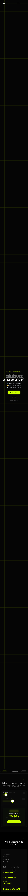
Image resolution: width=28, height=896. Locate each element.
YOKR (4, 3)
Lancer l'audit (14, 392)
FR (18, 3)
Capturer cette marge (13, 821)
